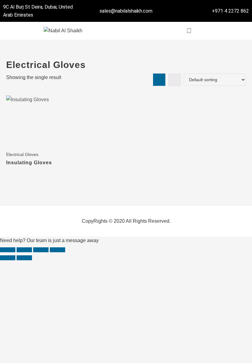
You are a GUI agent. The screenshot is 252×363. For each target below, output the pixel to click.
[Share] (41, 249)
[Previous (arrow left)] (7, 257)
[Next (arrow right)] (24, 257)
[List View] (174, 80)
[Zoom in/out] (7, 249)
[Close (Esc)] (57, 249)
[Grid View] (159, 80)
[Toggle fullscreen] (24, 249)
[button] (189, 30)
